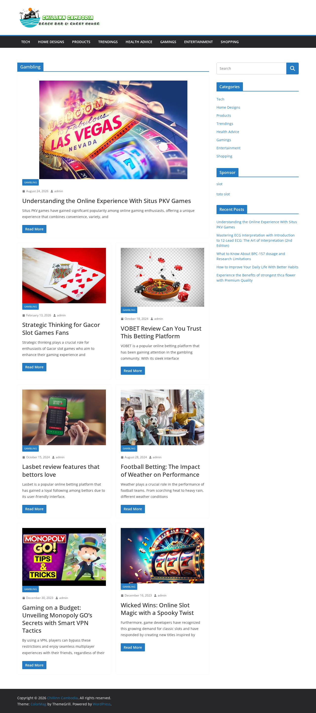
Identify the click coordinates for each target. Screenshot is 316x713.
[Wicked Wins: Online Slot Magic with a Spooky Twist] (162, 555)
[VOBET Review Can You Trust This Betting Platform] (162, 277)
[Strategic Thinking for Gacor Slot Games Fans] (64, 275)
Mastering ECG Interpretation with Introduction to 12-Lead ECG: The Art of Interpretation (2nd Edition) (256, 240)
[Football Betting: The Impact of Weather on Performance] (162, 417)
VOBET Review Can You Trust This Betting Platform (161, 332)
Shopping (230, 41)
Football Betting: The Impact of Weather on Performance (160, 470)
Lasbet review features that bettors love (60, 470)
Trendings (108, 41)
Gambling (30, 182)
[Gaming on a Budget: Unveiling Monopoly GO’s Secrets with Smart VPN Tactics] (64, 557)
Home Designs (51, 41)
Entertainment (198, 41)
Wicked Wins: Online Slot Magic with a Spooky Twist (157, 609)
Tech (25, 41)
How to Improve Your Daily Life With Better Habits (257, 267)
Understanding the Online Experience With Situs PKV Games (106, 201)
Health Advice (139, 41)
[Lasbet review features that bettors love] (64, 417)
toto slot (223, 194)
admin (58, 191)
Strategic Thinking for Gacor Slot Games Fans (61, 328)
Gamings (168, 41)
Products (81, 41)
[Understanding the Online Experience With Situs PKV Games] (113, 130)
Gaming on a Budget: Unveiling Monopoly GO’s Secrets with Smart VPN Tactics (57, 619)
